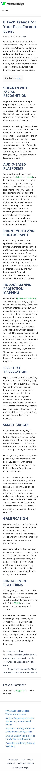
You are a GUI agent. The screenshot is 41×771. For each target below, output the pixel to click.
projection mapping (26, 298)
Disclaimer (11, 763)
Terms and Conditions (25, 763)
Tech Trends (28, 658)
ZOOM (17, 603)
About (23, 759)
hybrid (19, 177)
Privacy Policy (13, 759)
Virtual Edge (15, 3)
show (18, 78)
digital (30, 177)
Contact (30, 759)
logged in (20, 690)
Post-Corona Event (12, 658)
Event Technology (14, 651)
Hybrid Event (30, 654)
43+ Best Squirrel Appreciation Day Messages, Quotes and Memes (19, 721)
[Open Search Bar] (38, 3)
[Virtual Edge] (3, 3)
